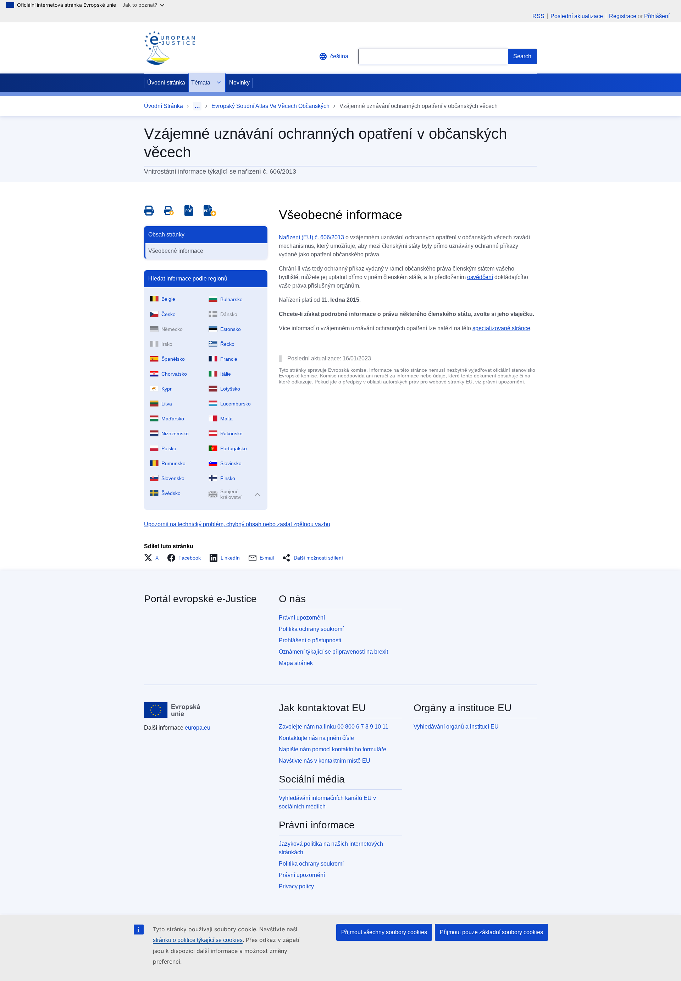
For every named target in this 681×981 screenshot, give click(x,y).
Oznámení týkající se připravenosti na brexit (333, 652)
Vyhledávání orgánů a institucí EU (456, 727)
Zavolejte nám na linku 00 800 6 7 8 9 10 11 (333, 727)
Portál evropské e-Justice (200, 598)
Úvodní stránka (166, 83)
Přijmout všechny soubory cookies (384, 932)
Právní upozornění (302, 618)
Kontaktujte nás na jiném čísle (316, 738)
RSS (538, 16)
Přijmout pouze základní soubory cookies (491, 932)
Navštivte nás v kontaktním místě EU (324, 761)
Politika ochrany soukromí (311, 629)
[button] (153, 558)
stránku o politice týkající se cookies (198, 940)
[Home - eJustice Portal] (169, 48)
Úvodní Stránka (163, 106)
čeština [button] (339, 56)
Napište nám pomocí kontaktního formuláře (332, 749)
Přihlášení (657, 16)
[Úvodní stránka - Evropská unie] (172, 710)
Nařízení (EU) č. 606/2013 (311, 237)
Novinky (239, 83)
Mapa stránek (296, 663)
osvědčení (480, 277)
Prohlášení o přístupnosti (310, 640)
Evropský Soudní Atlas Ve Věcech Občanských (270, 106)
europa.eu (197, 728)
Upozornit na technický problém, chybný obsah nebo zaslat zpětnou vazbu (237, 524)
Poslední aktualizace (576, 16)
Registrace (622, 16)
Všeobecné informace (175, 251)
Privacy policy (296, 886)
